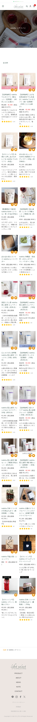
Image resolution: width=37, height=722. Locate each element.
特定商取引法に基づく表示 (18, 711)
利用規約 (18, 706)
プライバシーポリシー (18, 702)
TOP (4, 650)
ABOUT (18, 678)
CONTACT (18, 691)
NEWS (18, 682)
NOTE (18, 687)
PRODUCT (18, 673)
